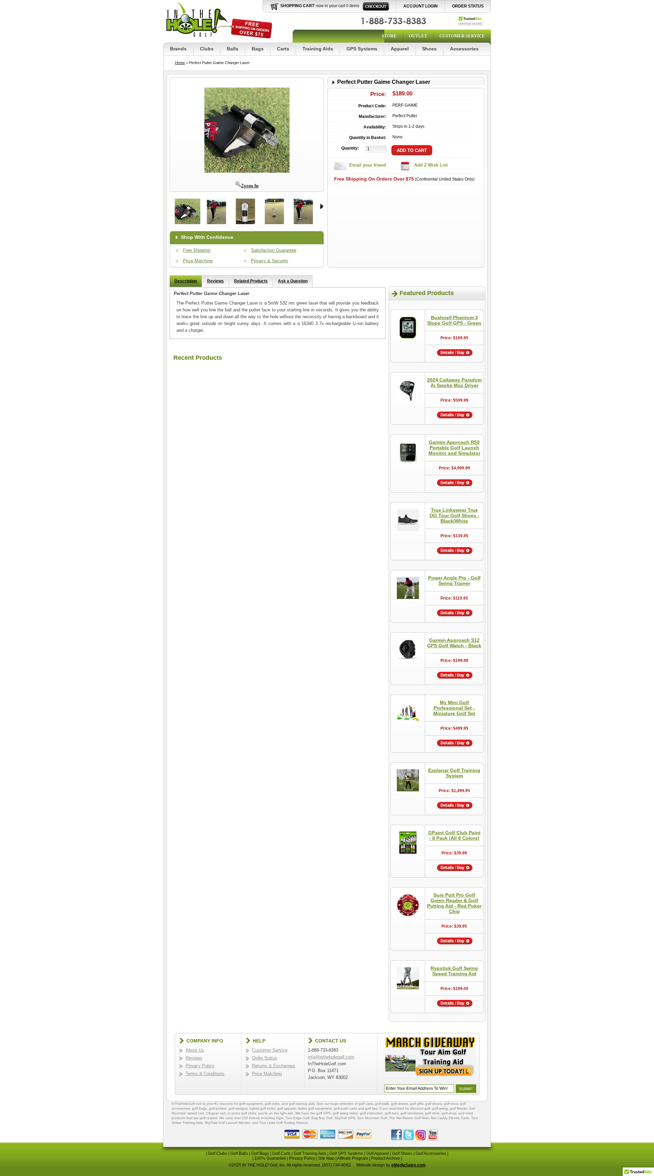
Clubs (207, 48)
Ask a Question (293, 281)
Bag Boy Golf (321, 1118)
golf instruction (371, 1113)
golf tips (371, 1108)
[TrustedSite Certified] (470, 20)
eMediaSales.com (408, 1165)
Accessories (464, 48)
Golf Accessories (431, 1153)
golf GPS (323, 1113)
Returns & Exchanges (273, 1065)
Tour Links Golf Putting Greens (283, 1123)
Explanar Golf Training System (454, 773)
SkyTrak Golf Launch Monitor (227, 1123)
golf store (432, 1113)
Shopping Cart (297, 5)
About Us (195, 1050)
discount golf (420, 1108)
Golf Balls (239, 1153)
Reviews (215, 281)
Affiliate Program (352, 1158)
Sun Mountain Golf (372, 1118)
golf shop (449, 1113)
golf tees (392, 1113)
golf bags (199, 1108)
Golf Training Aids (310, 1153)
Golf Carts (281, 1153)
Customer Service (462, 35)
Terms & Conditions (205, 1073)
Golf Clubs (217, 1153)
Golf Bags (260, 1153)
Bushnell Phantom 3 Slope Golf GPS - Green (454, 320)
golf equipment (251, 1103)
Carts (283, 48)
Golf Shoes (402, 1153)
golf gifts (416, 1103)
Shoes (429, 48)
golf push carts (345, 1108)
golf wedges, (239, 1108)
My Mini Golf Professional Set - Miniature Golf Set (454, 708)
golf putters (218, 1108)
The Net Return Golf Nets (409, 1118)
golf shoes (433, 1103)
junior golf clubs (244, 1113)
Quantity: (350, 148)
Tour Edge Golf (297, 1118)
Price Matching (198, 260)
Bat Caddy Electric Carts (450, 1118)
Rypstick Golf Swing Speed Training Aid (454, 970)
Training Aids (317, 48)
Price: (378, 94)
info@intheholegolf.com (331, 1056)
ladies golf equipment (315, 1108)
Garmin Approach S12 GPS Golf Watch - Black (454, 642)
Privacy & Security (269, 260)
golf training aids (302, 1103)
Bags (258, 48)
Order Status (468, 6)
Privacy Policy (200, 1065)
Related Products (251, 281)
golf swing (440, 1108)
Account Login (420, 6)
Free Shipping (196, 250)
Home (180, 63)
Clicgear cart (215, 1113)
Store (389, 35)
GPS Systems (361, 48)
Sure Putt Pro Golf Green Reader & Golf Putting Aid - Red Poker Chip (454, 903)
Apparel (400, 48)
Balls (232, 48)
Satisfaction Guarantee (273, 250)
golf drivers (399, 1103)
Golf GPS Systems (346, 1153)
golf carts (366, 1103)
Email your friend (367, 165)
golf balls (382, 1103)
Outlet (418, 35)
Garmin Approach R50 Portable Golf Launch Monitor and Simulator (454, 447)
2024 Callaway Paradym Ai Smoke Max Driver (454, 382)
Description (185, 281)
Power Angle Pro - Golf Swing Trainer (454, 580)
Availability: (374, 127)
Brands (178, 48)
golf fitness (458, 1108)
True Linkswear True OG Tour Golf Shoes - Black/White (454, 515)
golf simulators (412, 1113)
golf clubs (272, 1103)
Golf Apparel (377, 1153)
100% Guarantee (270, 1158)
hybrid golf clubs (262, 1108)
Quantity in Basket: (367, 137)
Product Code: (372, 106)
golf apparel (286, 1108)
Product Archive (385, 1158)
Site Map (326, 1158)
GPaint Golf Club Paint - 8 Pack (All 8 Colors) (454, 835)
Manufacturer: (372, 116)
